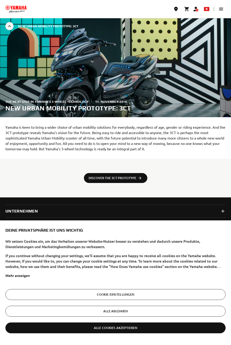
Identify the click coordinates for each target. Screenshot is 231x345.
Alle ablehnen (115, 311)
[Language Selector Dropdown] (206, 9)
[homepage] (16, 9)
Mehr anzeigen (17, 275)
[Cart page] (186, 9)
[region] (115, 282)
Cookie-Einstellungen (115, 294)
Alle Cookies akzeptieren (115, 328)
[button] (221, 9)
